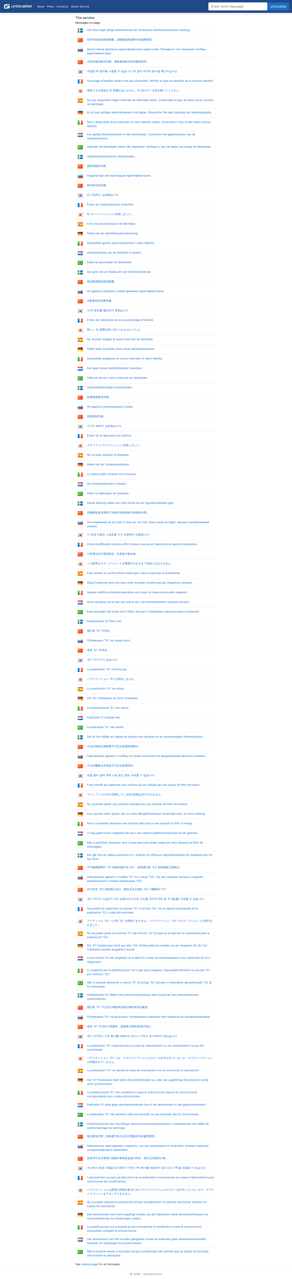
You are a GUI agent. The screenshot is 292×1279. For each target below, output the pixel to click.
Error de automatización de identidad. (111, 223)
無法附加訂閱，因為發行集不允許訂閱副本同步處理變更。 (122, 1136)
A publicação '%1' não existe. (105, 727)
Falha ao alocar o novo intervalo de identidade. (117, 377)
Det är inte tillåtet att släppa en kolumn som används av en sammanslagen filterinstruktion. (145, 736)
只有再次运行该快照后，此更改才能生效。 (112, 553)
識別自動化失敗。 (98, 166)
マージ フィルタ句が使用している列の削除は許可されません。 (125, 794)
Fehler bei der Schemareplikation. (108, 464)
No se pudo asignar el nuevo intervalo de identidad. (120, 339)
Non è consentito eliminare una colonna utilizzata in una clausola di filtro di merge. (140, 823)
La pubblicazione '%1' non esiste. (108, 707)
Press (50, 6)
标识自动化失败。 (98, 185)
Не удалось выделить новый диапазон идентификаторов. (125, 291)
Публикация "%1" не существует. (109, 640)
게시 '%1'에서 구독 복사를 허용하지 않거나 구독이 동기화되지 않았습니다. (132, 1036)
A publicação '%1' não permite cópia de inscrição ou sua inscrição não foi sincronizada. (143, 1114)
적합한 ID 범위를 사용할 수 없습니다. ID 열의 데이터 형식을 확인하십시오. (132, 71)
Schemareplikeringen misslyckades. (109, 387)
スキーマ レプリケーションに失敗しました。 (114, 445)
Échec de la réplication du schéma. (109, 435)
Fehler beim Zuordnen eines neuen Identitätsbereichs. (121, 348)
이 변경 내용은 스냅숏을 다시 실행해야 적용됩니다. (118, 534)
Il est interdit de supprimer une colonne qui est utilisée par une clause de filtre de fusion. (143, 784)
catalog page (89, 1264)
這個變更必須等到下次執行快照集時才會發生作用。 (118, 512)
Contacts (62, 6)
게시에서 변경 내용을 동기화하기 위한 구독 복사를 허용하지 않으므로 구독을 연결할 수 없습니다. (146, 1167)
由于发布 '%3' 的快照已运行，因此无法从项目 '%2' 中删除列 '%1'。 (128, 889)
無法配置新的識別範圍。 (102, 281)
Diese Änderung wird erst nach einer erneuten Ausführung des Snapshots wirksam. (140, 582)
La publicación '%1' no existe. (105, 688)
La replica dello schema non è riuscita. (111, 474)
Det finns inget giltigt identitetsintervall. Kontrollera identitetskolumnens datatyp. (138, 30)
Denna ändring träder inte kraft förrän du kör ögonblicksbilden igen (130, 503)
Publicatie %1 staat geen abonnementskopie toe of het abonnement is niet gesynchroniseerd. (146, 1104)
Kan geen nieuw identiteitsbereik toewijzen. (114, 368)
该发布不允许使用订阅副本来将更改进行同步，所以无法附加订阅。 (127, 1158)
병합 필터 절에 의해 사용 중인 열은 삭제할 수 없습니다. (121, 775)
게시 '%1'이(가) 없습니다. (102, 659)
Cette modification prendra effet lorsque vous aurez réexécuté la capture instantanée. (142, 544)
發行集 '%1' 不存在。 (99, 630)
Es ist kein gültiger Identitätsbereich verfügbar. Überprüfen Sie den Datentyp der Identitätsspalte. (149, 112)
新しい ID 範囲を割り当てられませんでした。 (115, 329)
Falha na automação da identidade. (109, 262)
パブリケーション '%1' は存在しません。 (112, 679)
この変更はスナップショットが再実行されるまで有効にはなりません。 (130, 563)
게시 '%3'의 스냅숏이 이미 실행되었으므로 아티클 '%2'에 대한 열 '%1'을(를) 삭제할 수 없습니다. (145, 898)
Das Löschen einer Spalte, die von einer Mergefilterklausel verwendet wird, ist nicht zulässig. (146, 813)
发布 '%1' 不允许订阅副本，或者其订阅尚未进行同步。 (120, 1026)
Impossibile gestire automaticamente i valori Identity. (121, 243)
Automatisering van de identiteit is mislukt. (114, 252)
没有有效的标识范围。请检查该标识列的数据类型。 (118, 61)
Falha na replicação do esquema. (108, 493)
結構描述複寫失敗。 (99, 397)
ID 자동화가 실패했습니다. (103, 194)
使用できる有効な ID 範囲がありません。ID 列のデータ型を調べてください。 (134, 90)
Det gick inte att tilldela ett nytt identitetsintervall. (119, 271)
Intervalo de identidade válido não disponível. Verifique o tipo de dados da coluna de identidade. (149, 146)
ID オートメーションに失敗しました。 (110, 214)
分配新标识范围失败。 (100, 300)
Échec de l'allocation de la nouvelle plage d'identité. (120, 320)
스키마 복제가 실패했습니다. (104, 426)
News (40, 6)
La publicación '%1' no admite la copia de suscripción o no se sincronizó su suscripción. (143, 1070)
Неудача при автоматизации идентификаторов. (119, 175)
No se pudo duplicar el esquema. (108, 454)
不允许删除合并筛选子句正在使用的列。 (111, 765)
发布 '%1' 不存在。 (98, 650)
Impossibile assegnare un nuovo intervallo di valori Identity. (125, 358)
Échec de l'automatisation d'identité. (110, 204)
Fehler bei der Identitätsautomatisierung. (113, 233)
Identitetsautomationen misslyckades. (111, 156)
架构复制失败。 (96, 416)
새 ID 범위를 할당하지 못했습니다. (108, 310)
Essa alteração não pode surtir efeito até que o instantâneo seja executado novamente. (143, 611)
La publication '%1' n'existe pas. (107, 669)
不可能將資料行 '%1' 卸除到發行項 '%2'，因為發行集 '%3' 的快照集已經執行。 (134, 867)
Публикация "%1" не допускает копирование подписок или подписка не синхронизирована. (148, 1016)
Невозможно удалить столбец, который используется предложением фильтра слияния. (146, 756)
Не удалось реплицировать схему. (110, 406)
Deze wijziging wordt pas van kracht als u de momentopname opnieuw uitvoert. (138, 602)
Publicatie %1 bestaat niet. (103, 717)
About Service (80, 6)
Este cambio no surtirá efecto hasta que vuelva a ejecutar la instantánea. (133, 573)
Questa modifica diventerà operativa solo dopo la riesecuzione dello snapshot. (137, 592)
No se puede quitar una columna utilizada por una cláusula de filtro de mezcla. (137, 804)
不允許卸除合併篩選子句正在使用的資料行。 (114, 746)
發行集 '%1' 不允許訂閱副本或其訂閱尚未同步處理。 (118, 1007)
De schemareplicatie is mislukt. (107, 483)
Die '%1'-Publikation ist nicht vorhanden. (112, 698)
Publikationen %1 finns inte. (104, 621)
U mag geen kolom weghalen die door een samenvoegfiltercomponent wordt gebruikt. (142, 833)
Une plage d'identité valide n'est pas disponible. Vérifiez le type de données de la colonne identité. (150, 80)
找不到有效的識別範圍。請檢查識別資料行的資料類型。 (121, 39)
